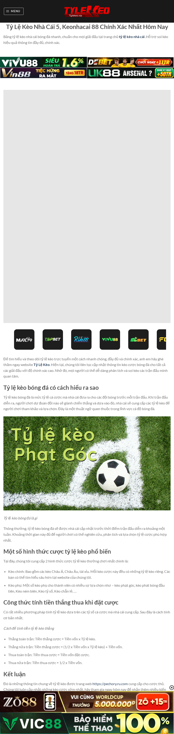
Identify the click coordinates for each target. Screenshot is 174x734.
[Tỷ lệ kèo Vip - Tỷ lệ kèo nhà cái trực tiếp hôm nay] (87, 11)
